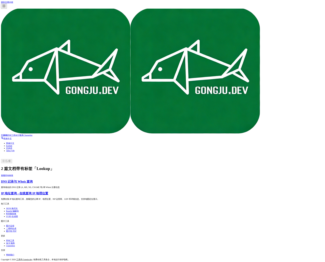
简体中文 (10, 143)
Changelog (28, 135)
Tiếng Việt (10, 151)
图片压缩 (10, 226)
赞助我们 (10, 255)
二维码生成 (11, 228)
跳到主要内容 (7, 2)
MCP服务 (19, 135)
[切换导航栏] (4, 6)
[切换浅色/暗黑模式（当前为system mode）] (6, 161)
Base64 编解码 (12, 211)
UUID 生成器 (12, 216)
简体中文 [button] (8, 138)
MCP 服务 (10, 243)
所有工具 (11, 135)
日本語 (9, 148)
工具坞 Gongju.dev (24, 259)
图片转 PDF (11, 231)
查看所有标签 (7, 175)
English (9, 146)
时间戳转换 (11, 214)
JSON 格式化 (12, 208)
